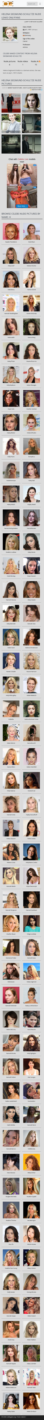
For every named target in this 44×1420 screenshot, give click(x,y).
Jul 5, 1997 (27, 30)
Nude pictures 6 (10, 63)
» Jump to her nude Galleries (33, 22)
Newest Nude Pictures (15, 88)
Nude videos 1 (23, 63)
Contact (29, 1417)
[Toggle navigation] (40, 4)
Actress (25, 47)
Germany (28, 35)
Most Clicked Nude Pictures (32, 88)
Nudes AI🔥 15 (36, 63)
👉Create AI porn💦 (36, 89)
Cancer (25, 41)
